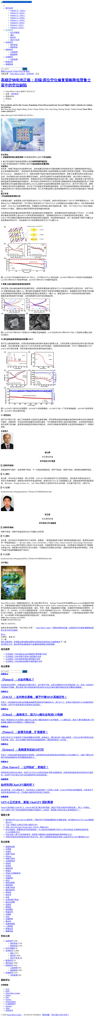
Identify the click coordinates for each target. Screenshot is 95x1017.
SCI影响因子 (11, 1004)
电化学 (13, 37)
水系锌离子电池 (12, 900)
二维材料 (9, 926)
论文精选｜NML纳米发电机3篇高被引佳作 (23, 659)
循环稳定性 (10, 890)
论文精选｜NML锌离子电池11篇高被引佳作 (23, 656)
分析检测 (14, 59)
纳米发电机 (10, 883)
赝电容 (8, 907)
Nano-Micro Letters (24, 2)
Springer (9, 1006)
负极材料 (9, 878)
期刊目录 (9, 8)
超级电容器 (10, 847)
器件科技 (14, 45)
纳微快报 (9, 64)
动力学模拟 (14, 32)
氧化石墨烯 (10, 902)
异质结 (8, 866)
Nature (8, 995)
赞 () (3, 634)
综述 (7, 897)
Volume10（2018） (17, 23)
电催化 (8, 871)
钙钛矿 (8, 863)
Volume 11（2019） (17, 20)
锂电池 (8, 892)
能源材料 (14, 54)
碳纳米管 (9, 868)
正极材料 (9, 919)
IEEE (8, 991)
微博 (3, 71)
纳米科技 (14, 47)
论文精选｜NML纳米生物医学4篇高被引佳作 (24, 661)
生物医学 (9, 57)
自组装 (8, 905)
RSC (7, 997)
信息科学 (9, 42)
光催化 (8, 851)
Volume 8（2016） (17, 28)
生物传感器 (10, 924)
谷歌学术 (9, 1010)
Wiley (8, 1008)
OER (7, 917)
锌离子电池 (10, 887)
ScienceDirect (11, 1002)
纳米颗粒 (9, 909)
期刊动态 (9, 963)
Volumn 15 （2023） (18, 11)
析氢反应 (9, 929)
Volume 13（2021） (18, 15)
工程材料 (14, 52)
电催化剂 (9, 912)
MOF (8, 880)
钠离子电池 (10, 858)
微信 (28, 71)
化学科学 (9, 30)
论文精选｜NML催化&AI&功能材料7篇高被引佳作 (26, 654)
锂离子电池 (10, 854)
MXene (8, 856)
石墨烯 (8, 849)
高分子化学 (14, 40)
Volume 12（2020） (18, 18)
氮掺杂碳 (9, 931)
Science (8, 999)
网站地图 (46, 1015)
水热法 (8, 876)
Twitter (15, 71)
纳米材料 (9, 885)
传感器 (8, 914)
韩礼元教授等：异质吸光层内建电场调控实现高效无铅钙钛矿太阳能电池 (30, 642)
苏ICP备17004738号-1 (60, 1015)
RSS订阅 (21, 71)
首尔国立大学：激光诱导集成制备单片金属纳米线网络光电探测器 (28, 644)
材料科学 (9, 50)
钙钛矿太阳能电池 (13, 873)
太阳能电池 (10, 861)
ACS (7, 989)
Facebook (8, 71)
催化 (12, 35)
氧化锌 (8, 921)
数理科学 (9, 62)
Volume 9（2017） (17, 25)
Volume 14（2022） (18, 13)
